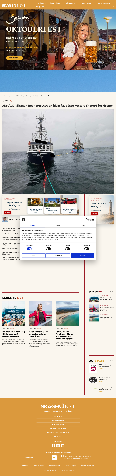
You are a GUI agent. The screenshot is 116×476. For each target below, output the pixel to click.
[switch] (48, 248)
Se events (7, 212)
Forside (4, 96)
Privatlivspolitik (68, 471)
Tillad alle (82, 255)
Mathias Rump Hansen (16, 219)
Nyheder (41, 3)
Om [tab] (83, 225)
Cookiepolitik (56, 471)
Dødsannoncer (58, 420)
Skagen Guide (55, 3)
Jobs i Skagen (87, 3)
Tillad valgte (58, 255)
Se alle (112, 291)
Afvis (33, 255)
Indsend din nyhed (58, 428)
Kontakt (58, 436)
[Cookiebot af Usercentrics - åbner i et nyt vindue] (86, 219)
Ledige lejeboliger (103, 3)
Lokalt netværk (70, 3)
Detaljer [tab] (58, 225)
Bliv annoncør (58, 424)
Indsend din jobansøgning (58, 432)
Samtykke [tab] (32, 225)
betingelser (67, 458)
